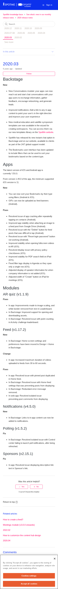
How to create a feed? (13, 519)
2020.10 (28, 28)
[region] (29, 572)
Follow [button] (29, 74)
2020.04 (41, 33)
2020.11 (18, 28)
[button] (43, 5)
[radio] (21, 487)
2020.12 (8, 28)
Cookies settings (29, 576)
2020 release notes (25, 18)
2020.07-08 (9, 33)
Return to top (9, 502)
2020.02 (18, 37)
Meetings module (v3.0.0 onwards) (19, 525)
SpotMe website (45, 132)
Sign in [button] (49, 5)
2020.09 (38, 28)
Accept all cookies (29, 584)
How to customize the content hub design (22, 535)
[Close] (55, 559)
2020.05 (31, 33)
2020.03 (8, 37)
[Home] (17, 6)
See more (8, 42)
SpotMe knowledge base (13, 14)
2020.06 (21, 33)
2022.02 (6, 530)
